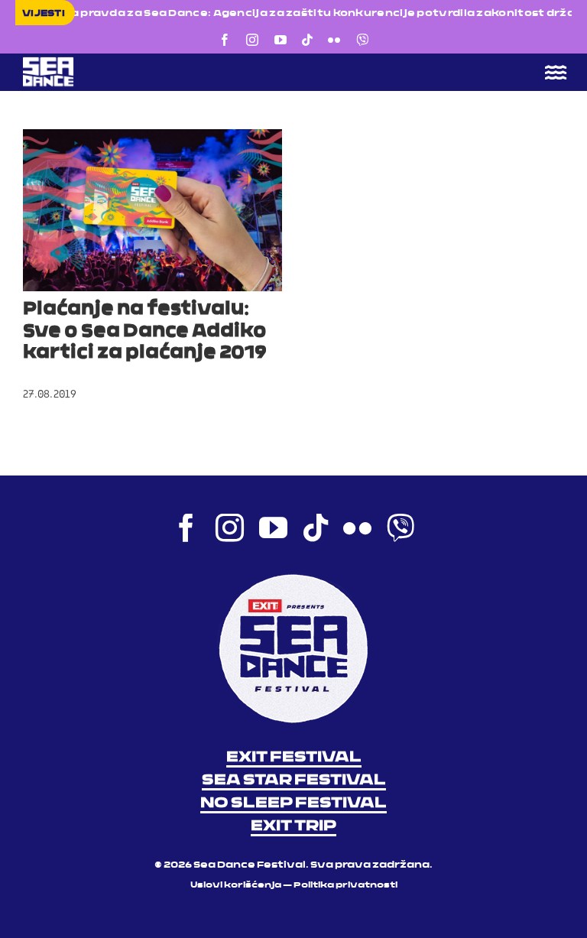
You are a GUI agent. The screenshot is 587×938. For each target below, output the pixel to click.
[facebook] (225, 40)
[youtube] (280, 40)
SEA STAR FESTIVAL (294, 780)
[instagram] (252, 40)
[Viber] (362, 40)
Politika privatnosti (345, 885)
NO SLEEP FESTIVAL (293, 803)
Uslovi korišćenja (235, 885)
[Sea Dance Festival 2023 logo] (153, 62)
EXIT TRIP (293, 826)
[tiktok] (307, 40)
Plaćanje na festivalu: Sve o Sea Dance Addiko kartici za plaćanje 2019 (145, 331)
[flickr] (334, 40)
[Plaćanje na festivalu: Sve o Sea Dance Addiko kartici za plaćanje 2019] (152, 210)
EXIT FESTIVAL (294, 757)
